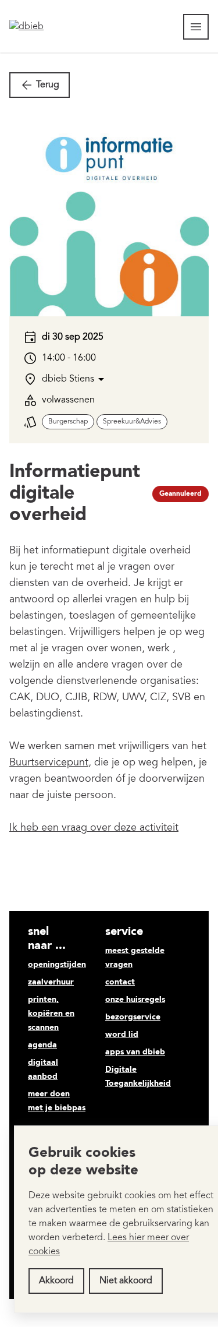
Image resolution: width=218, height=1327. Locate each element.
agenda (42, 1045)
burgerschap (68, 421)
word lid (121, 1034)
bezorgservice (132, 1017)
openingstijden (57, 965)
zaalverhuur (51, 982)
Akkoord (56, 1281)
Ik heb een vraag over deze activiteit (93, 828)
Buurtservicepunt (48, 763)
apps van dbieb (135, 1052)
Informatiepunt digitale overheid (74, 494)
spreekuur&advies (132, 421)
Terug (47, 85)
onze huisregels (135, 1000)
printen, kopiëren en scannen (51, 1014)
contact (120, 982)
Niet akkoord (125, 1281)
